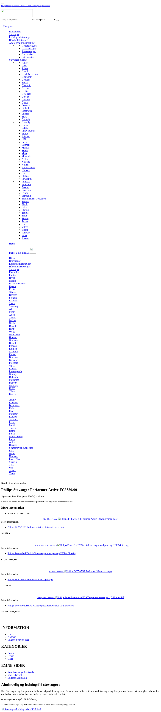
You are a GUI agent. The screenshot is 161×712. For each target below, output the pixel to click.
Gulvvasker (27, 54)
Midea (25, 150)
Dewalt (25, 96)
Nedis (25, 159)
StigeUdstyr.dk (15, 675)
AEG (24, 65)
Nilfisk (25, 164)
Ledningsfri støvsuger (20, 37)
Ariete (25, 68)
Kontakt (12, 637)
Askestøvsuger (29, 48)
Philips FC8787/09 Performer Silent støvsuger (30, 579)
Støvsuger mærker (18, 60)
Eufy (24, 116)
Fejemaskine (28, 57)
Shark (25, 204)
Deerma (26, 88)
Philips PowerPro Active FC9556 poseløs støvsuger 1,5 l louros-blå (41, 605)
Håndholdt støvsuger (19, 40)
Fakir (11, 411)
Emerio (25, 113)
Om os (11, 634)
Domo (12, 430)
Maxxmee (14, 379)
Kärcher (26, 136)
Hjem (12, 243)
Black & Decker (30, 74)
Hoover (25, 125)
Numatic (26, 170)
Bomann (26, 79)
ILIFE (25, 127)
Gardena (13, 340)
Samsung (26, 195)
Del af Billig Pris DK (19, 252)
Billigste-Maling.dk (17, 677)
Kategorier (8, 26)
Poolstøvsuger (29, 51)
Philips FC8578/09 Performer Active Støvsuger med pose (36, 527)
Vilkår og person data (18, 639)
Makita (25, 147)
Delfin (25, 91)
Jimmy (25, 133)
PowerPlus (27, 178)
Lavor (25, 142)
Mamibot (13, 413)
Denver (13, 382)
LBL (24, 139)
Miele (24, 153)
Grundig (26, 122)
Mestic (12, 425)
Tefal (24, 215)
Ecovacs (26, 105)
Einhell (25, 108)
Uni (23, 224)
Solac (24, 207)
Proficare (26, 184)
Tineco (25, 218)
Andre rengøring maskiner (22, 43)
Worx (24, 235)
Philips (25, 176)
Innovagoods (28, 130)
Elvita (12, 289)
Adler (24, 62)
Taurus (25, 212)
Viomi (25, 229)
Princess (26, 181)
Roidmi (25, 187)
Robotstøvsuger (29, 45)
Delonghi (26, 94)
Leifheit (25, 144)
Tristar (25, 221)
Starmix (25, 210)
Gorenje (26, 119)
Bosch (25, 82)
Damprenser (15, 31)
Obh (24, 173)
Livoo (12, 422)
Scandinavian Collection (34, 198)
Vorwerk (13, 419)
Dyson (25, 102)
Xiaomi (25, 238)
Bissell (25, 71)
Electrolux (27, 110)
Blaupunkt (27, 77)
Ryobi (25, 193)
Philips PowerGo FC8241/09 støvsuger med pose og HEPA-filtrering (42, 553)
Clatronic (26, 85)
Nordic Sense (28, 167)
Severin (25, 201)
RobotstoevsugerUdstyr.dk (21, 672)
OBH (12, 365)
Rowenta (26, 190)
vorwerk (26, 232)
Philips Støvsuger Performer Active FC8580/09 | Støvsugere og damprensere (25, 6)
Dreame (26, 99)
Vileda (25, 227)
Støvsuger (14, 34)
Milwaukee (27, 156)
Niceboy (26, 161)
